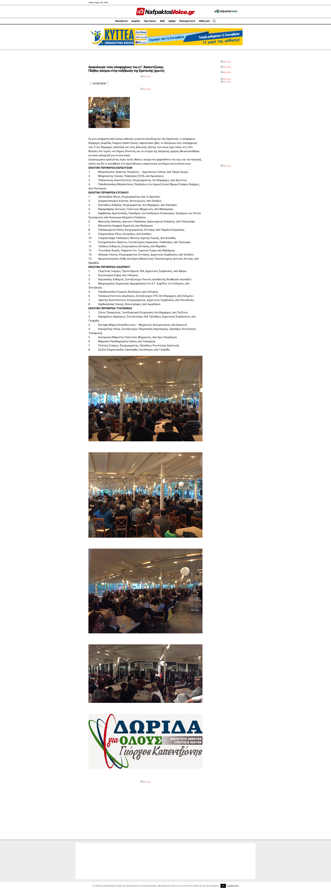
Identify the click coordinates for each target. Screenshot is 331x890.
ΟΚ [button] (223, 886)
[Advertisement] (226, 125)
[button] (214, 21)
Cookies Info (233, 885)
